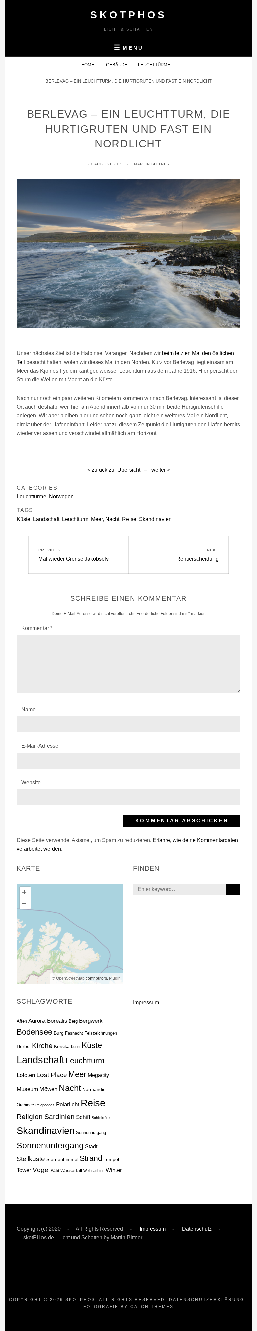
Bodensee (34, 1031)
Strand (91, 1158)
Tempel (111, 1159)
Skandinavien (155, 519)
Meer (97, 519)
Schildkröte (101, 1118)
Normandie (94, 1089)
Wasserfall (71, 1170)
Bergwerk (91, 1021)
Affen (22, 1021)
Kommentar (36, 628)
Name (28, 709)
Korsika (62, 1046)
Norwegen (61, 496)
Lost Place (51, 1074)
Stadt (91, 1146)
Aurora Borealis (47, 1021)
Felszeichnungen (100, 1033)
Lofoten (26, 1075)
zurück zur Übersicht (116, 470)
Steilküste (31, 1158)
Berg (73, 1021)
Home (88, 64)
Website (31, 782)
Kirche (42, 1045)
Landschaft (46, 519)
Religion (30, 1117)
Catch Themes (152, 1306)
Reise (129, 519)
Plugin (114, 978)
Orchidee (25, 1104)
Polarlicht (67, 1104)
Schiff (83, 1117)
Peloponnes (45, 1105)
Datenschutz (196, 1229)
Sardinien (59, 1117)
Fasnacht (74, 1033)
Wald (55, 1171)
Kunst (75, 1047)
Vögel (41, 1169)
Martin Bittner (152, 164)
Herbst (24, 1046)
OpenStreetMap (70, 978)
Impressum (146, 1002)
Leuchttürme (154, 64)
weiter (159, 470)
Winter (114, 1170)
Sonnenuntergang (50, 1145)
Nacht (112, 519)
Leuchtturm (75, 519)
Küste (23, 519)
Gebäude (116, 64)
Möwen (48, 1089)
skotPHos (128, 14)
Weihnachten (93, 1171)
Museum (27, 1089)
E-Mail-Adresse (39, 746)
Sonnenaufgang (91, 1132)
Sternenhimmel (62, 1159)
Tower (24, 1170)
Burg (59, 1033)
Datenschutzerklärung (206, 1299)
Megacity (98, 1075)
